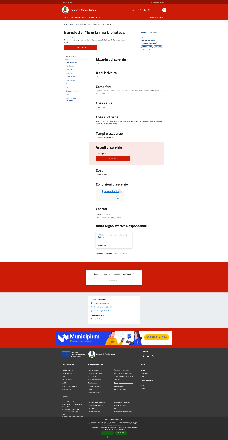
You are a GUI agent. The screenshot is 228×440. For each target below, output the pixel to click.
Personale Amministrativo (69, 386)
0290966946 (106, 214)
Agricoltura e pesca (120, 389)
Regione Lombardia (67, 2)
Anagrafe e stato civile (95, 370)
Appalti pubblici (92, 383)
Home (65, 24)
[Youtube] (144, 10)
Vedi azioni (153, 33)
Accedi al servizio (80, 47)
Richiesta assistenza (94, 412)
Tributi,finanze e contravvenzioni (124, 376)
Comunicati (144, 373)
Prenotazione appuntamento (96, 402)
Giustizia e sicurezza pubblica (123, 373)
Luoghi (143, 385)
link (124, 429)
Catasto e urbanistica (94, 386)
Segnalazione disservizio (95, 405)
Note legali (117, 408)
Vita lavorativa (92, 376)
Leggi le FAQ (91, 408)
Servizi (72, 24)
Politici (64, 383)
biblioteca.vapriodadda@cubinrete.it (111, 218)
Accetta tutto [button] (107, 433)
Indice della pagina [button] (71, 56)
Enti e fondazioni (67, 380)
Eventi (143, 388)
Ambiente (117, 380)
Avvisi (142, 376)
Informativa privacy (120, 405)
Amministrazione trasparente (123, 402)
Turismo (90, 389)
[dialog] (114, 428)
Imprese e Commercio (94, 380)
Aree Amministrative (68, 373)
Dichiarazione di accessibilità (123, 412)
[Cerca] (164, 10)
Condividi (144, 33)
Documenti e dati (67, 389)
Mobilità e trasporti (94, 392)
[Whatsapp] (148, 10)
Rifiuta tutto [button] (121, 433)
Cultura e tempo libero (83, 24)
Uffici (63, 376)
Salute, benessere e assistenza (123, 383)
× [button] (226, 418)
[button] (114, 437)
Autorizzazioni (118, 386)
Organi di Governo (67, 370)
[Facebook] (139, 10)
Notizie (143, 370)
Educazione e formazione (121, 370)
